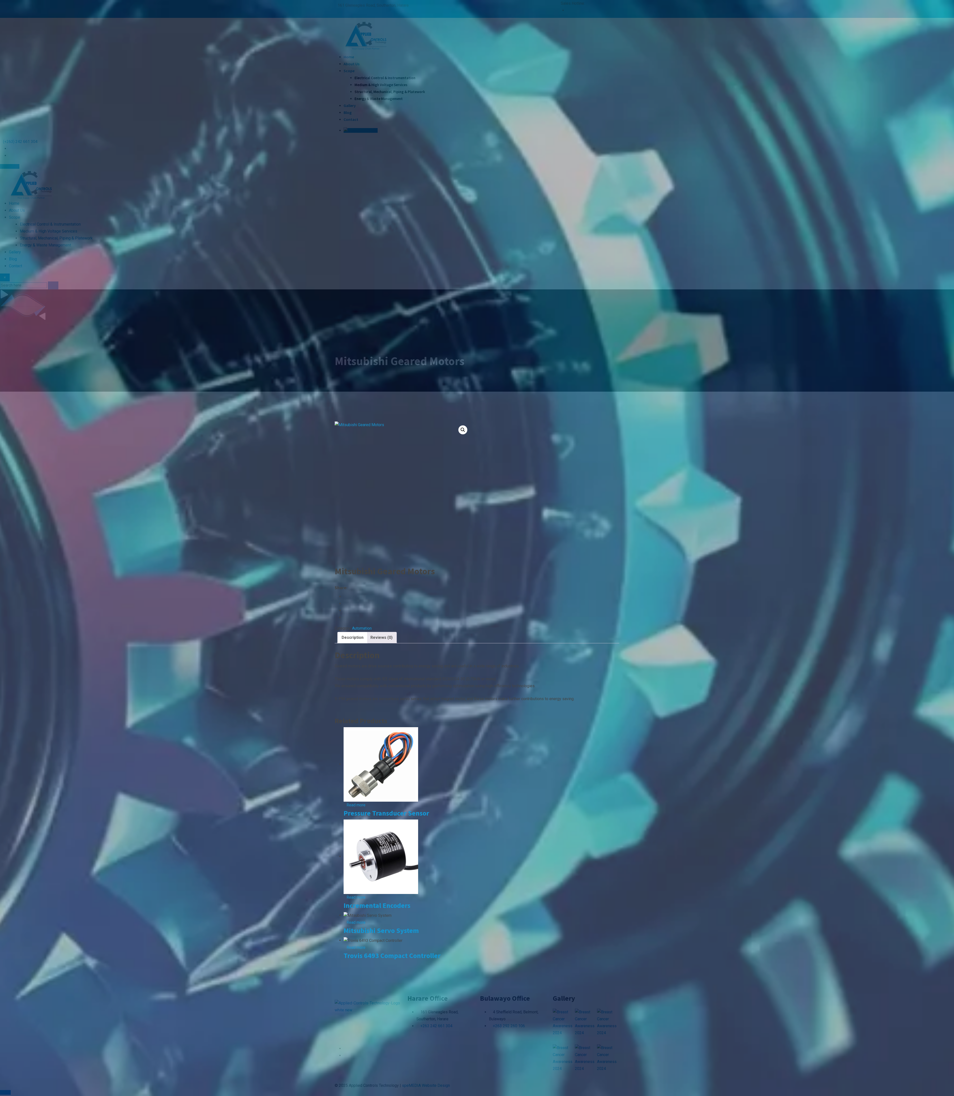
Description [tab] (352, 637)
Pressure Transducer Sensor (386, 813)
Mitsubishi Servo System (381, 930)
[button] (462, 429)
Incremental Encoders (377, 905)
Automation (362, 628)
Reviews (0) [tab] (381, 637)
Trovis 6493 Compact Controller (392, 955)
